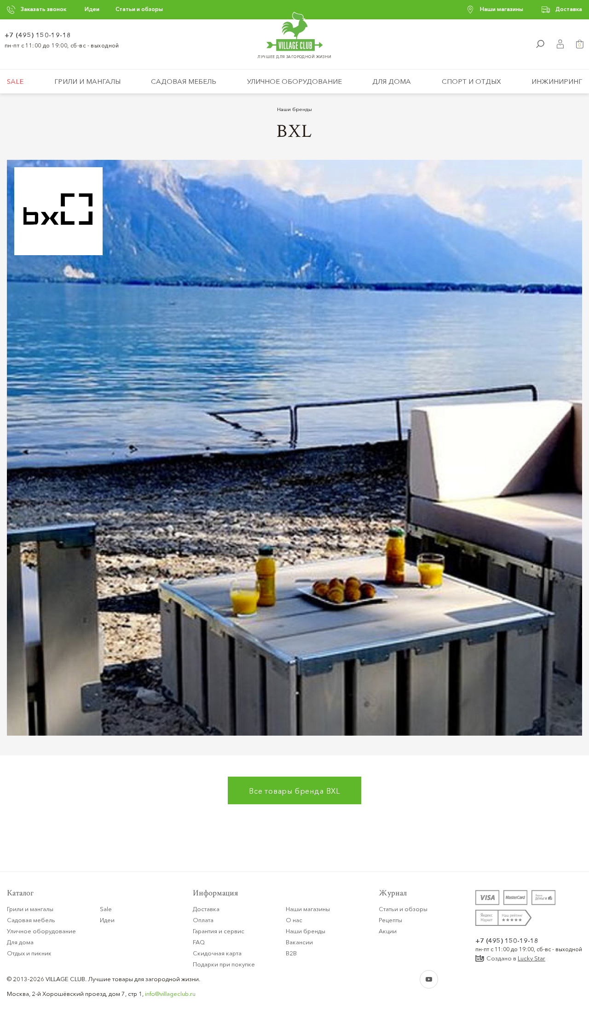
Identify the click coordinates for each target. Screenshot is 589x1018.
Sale (15, 81)
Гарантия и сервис (218, 931)
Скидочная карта (217, 953)
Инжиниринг (556, 81)
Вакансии (299, 942)
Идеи (92, 9)
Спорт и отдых (471, 81)
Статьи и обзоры (139, 9)
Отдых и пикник (29, 953)
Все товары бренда (294, 791)
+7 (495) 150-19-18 (38, 35)
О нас (294, 920)
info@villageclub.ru (170, 993)
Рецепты (390, 920)
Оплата (203, 920)
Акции (388, 931)
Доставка (568, 9)
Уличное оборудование (294, 81)
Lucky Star (531, 958)
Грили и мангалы (87, 81)
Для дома (391, 81)
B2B (291, 953)
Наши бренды (294, 109)
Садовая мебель (183, 81)
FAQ (199, 942)
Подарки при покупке (224, 964)
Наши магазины (501, 9)
